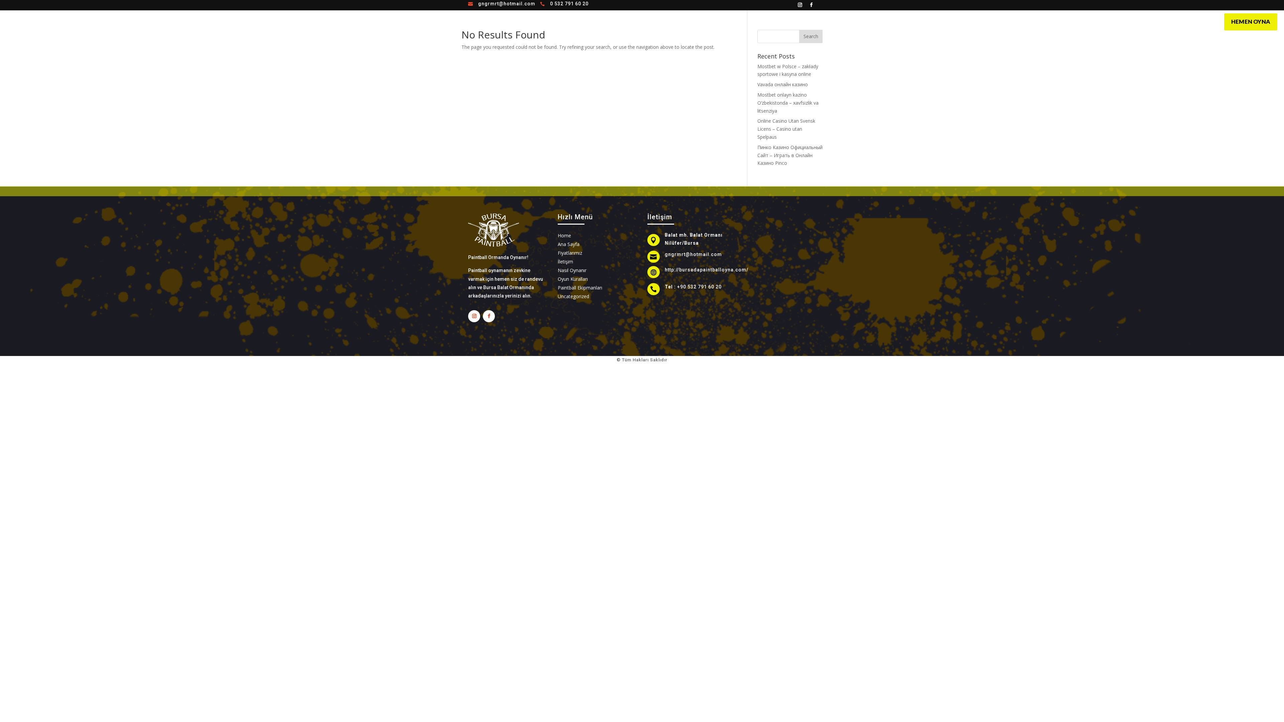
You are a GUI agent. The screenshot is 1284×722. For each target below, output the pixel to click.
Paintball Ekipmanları (580, 287)
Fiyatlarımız (654, 21)
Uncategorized (573, 296)
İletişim (686, 21)
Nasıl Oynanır (572, 21)
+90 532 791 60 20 (699, 286)
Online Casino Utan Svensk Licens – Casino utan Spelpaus (786, 129)
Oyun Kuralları (614, 21)
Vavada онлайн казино (782, 84)
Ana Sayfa (535, 21)
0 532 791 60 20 (569, 3)
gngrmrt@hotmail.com (506, 3)
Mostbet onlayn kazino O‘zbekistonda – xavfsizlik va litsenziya (788, 103)
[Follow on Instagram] (800, 5)
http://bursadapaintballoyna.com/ (706, 269)
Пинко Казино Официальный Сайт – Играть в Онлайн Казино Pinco (790, 155)
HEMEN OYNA (1250, 21)
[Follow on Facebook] (811, 5)
